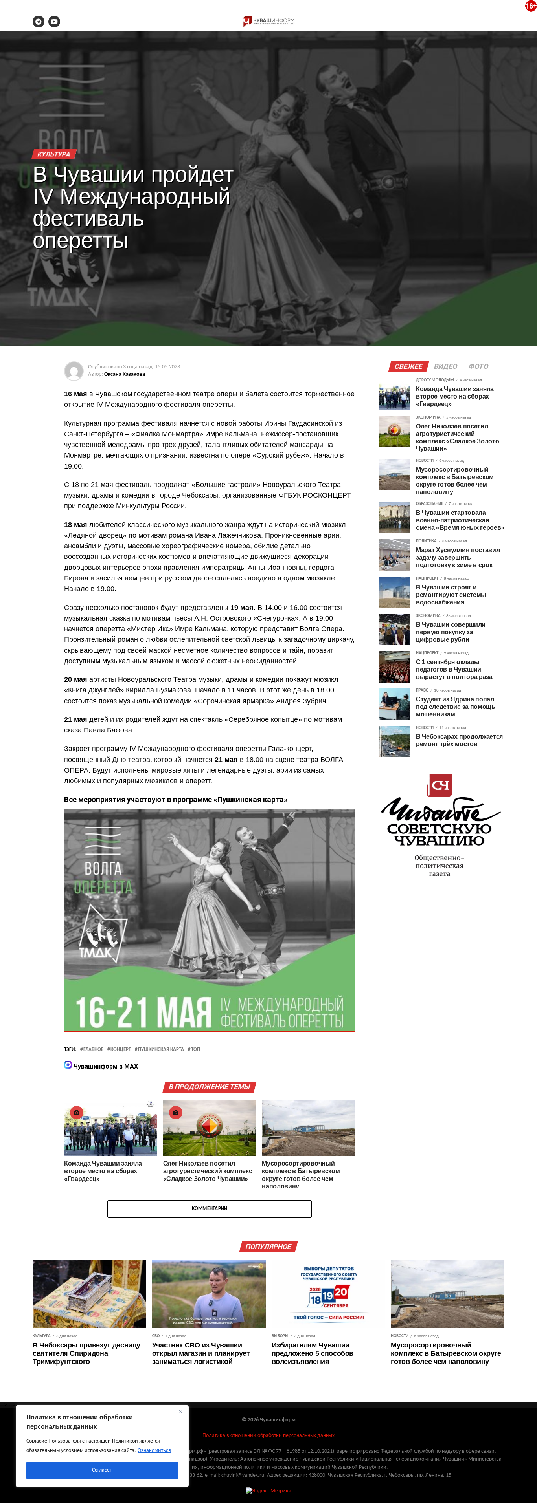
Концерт (120, 1049)
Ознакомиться (154, 1451)
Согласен (102, 1470)
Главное (93, 1049)
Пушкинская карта (161, 1049)
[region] (102, 1446)
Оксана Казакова (124, 374)
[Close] (180, 1411)
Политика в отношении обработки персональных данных (268, 1436)
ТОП (195, 1049)
